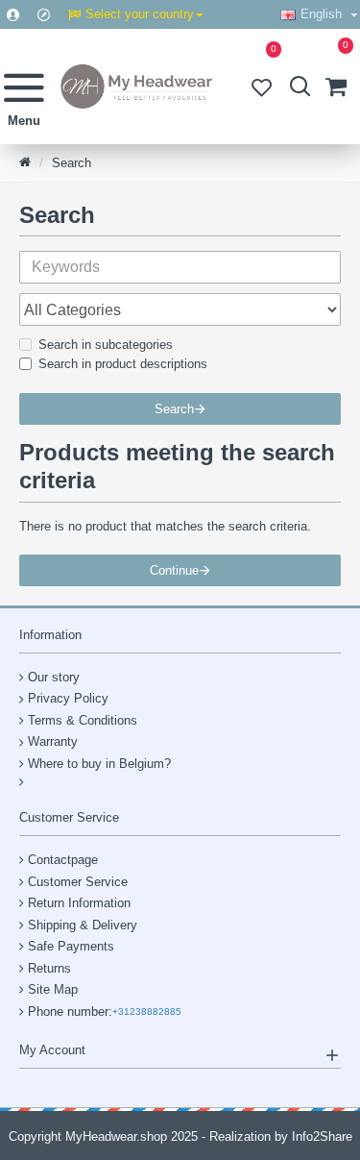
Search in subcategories (105, 344)
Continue (174, 570)
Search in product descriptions (122, 364)
